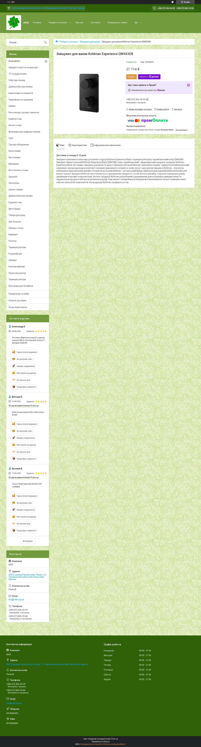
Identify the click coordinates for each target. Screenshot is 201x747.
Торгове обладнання (19, 144)
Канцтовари (14, 151)
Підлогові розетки (17, 273)
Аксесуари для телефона (21, 286)
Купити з (144, 77)
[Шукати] (45, 42)
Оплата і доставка (17, 300)
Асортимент (14, 61)
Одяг (11, 138)
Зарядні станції (16, 228)
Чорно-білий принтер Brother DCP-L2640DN (27, 485)
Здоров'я (13, 177)
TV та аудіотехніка (17, 74)
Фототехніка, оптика (18, 170)
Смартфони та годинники (21, 99)
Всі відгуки (28, 541)
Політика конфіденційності (114, 744)
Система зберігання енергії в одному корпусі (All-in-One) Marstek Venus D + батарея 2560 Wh (28, 340)
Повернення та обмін (19, 294)
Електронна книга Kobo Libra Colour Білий (28, 413)
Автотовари (14, 157)
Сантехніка (14, 183)
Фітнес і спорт (15, 125)
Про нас (79, 22)
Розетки (12, 241)
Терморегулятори (17, 247)
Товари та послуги (58, 22)
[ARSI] (13, 22)
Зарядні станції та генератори (23, 67)
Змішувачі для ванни (90, 42)
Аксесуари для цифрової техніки (24, 132)
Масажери (14, 164)
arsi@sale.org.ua (16, 599)
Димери (12, 260)
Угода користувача (18, 307)
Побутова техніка (17, 80)
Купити (131, 77)
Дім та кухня (15, 221)
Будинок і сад (15, 119)
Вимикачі (13, 234)
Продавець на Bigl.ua (100, 742)
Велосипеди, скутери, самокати (24, 112)
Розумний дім (15, 254)
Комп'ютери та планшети (21, 93)
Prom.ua (114, 739)
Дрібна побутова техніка (20, 86)
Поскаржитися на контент (91, 744)
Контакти (95, 22)
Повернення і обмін (117, 22)
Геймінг (12, 106)
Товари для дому (17, 215)
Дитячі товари (16, 189)
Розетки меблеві (17, 266)
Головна (37, 22)
